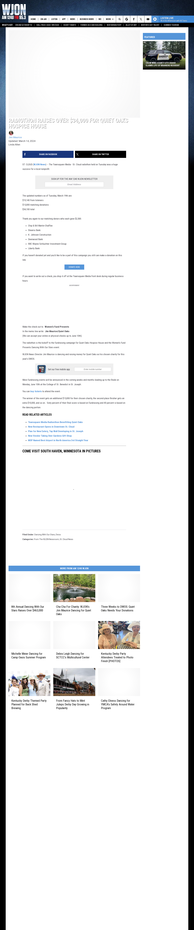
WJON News (40, 164)
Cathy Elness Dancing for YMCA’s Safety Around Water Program (117, 704)
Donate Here (74, 267)
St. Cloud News (66, 539)
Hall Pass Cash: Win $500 (47, 25)
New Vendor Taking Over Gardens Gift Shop (50, 435)
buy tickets (36, 391)
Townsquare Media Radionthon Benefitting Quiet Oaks (55, 422)
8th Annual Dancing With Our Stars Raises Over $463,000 (27, 608)
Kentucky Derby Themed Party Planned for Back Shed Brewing (29, 704)
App (63, 19)
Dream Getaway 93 (23, 25)
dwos (58, 534)
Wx (100, 19)
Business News (87, 19)
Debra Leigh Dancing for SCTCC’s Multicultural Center (72, 655)
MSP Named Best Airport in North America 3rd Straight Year (58, 440)
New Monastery (114, 25)
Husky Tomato (69, 25)
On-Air (43, 19)
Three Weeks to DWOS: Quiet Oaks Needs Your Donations (118, 608)
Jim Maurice (15, 137)
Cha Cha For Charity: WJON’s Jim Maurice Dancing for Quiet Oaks (73, 610)
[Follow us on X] (140, 19)
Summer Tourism (171, 25)
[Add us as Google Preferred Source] (126, 19)
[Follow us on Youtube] (147, 19)
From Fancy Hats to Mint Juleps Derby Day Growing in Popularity (72, 704)
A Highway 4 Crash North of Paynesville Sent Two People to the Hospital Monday (162, 64)
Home (33, 19)
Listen (54, 19)
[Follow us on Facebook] (133, 19)
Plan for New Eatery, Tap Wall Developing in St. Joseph (56, 431)
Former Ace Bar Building (92, 25)
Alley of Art (131, 25)
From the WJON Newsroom (46, 539)
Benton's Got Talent (150, 25)
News (72, 19)
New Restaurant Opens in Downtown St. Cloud (51, 426)
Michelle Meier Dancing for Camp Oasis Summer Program (28, 655)
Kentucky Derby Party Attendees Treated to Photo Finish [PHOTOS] (117, 657)
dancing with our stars (44, 534)
